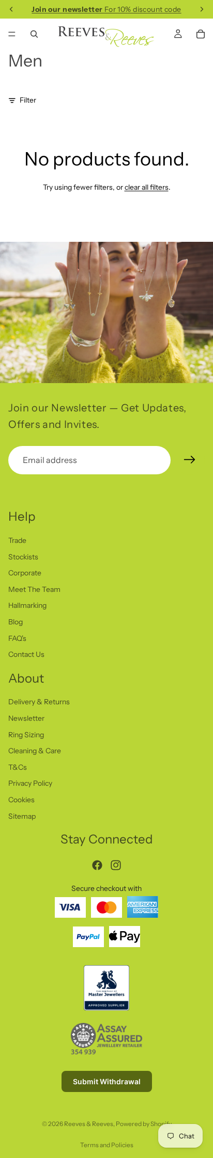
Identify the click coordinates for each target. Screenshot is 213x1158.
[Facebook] (97, 865)
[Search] (34, 34)
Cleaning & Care (34, 751)
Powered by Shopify (144, 1124)
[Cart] (200, 34)
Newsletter (26, 718)
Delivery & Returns (39, 702)
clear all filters (147, 187)
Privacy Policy (30, 783)
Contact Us (26, 654)
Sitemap (22, 816)
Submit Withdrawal (107, 1081)
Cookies (21, 800)
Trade (17, 540)
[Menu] (12, 34)
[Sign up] (190, 460)
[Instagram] (116, 865)
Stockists (23, 556)
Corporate (24, 573)
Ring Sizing (26, 734)
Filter (28, 100)
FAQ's (17, 638)
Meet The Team (34, 589)
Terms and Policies (106, 1145)
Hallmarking (27, 605)
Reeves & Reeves (88, 1124)
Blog (15, 621)
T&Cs (17, 767)
